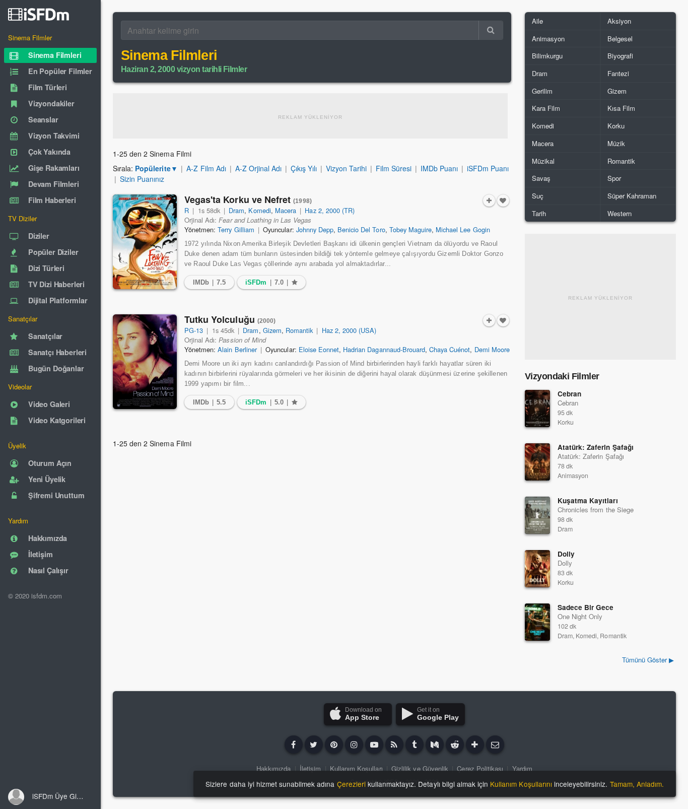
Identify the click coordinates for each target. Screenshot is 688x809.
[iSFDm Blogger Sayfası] (394, 744)
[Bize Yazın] (495, 744)
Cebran (569, 393)
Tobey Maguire (410, 229)
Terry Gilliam (236, 229)
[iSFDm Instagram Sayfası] (354, 744)
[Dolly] (537, 568)
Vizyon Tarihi (346, 168)
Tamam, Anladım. (637, 784)
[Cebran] (537, 408)
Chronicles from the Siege (596, 509)
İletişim (310, 768)
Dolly (566, 554)
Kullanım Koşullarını (521, 784)
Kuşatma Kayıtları (588, 500)
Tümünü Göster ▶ (648, 659)
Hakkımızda (273, 768)
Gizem (272, 330)
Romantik (299, 330)
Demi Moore (492, 349)
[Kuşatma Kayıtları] (537, 515)
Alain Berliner (237, 349)
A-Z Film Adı (206, 168)
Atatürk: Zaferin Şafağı (596, 447)
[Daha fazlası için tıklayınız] (475, 744)
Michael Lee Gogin (463, 229)
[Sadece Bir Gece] (537, 622)
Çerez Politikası (480, 768)
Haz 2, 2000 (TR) (330, 210)
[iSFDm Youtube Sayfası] (374, 744)
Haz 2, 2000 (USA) (349, 330)
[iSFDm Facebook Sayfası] (294, 744)
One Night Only (580, 616)
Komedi (259, 210)
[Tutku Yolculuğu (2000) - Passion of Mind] (145, 361)
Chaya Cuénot (449, 349)
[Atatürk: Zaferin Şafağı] (537, 462)
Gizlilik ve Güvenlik (419, 768)
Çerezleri (351, 784)
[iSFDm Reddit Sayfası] (455, 744)
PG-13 (193, 330)
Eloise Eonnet (319, 349)
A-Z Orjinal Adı (258, 168)
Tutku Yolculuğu (230, 319)
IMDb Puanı (439, 168)
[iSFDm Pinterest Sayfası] (334, 744)
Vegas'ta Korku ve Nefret (248, 199)
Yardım (522, 768)
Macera (285, 210)
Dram (236, 210)
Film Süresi (393, 168)
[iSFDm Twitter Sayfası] (314, 744)
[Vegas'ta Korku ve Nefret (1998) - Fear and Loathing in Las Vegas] (145, 241)
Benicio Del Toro (361, 229)
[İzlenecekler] (489, 200)
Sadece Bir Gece (585, 607)
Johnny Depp (314, 229)
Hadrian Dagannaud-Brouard (384, 349)
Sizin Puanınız (142, 179)
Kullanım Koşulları (356, 768)
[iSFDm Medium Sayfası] (435, 744)
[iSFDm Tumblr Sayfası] (414, 744)
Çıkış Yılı (304, 168)
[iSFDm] (38, 14)
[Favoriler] (503, 200)
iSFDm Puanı (488, 168)
